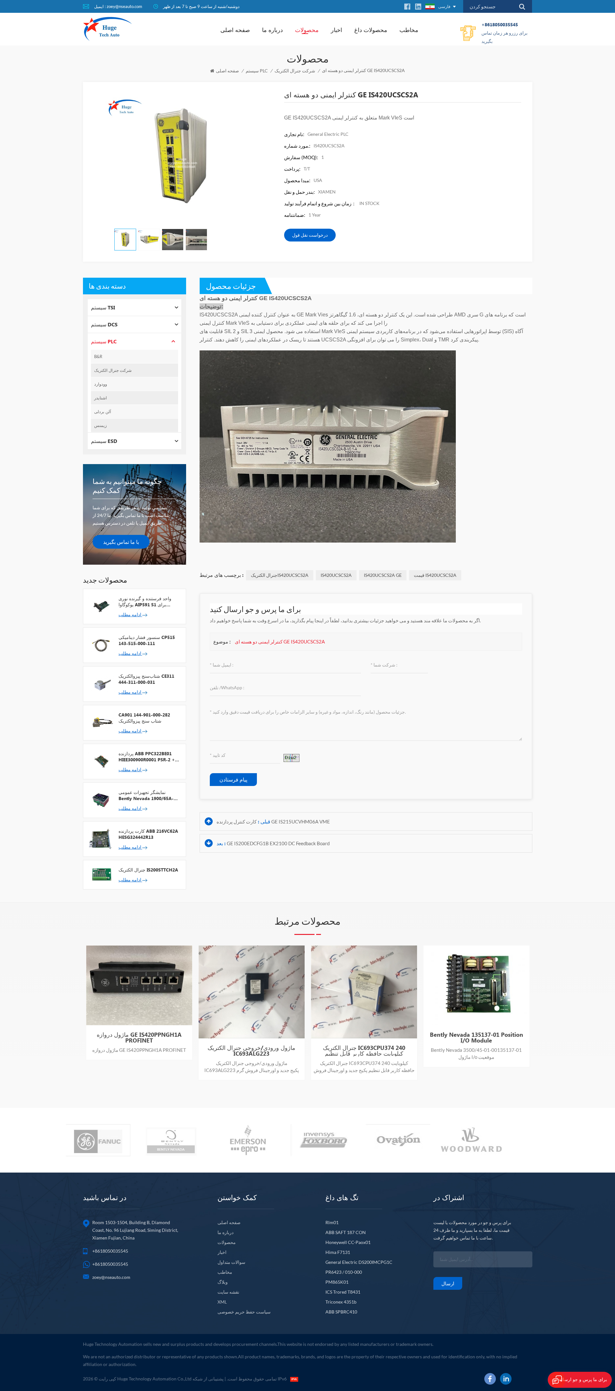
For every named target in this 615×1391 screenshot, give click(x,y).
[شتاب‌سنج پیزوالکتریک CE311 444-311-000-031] (100, 683)
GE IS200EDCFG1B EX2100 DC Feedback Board (278, 843)
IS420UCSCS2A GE (383, 575)
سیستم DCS (104, 324)
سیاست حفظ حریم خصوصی (244, 1311)
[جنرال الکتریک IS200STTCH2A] (100, 874)
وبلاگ (222, 1282)
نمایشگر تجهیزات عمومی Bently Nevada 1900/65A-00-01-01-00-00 (146, 795)
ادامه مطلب (130, 614)
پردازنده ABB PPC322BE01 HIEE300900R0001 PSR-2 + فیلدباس (147, 756)
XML (222, 1302)
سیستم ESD (104, 441)
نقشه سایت (228, 1292)
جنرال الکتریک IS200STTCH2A (148, 870)
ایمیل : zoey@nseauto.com (118, 6)
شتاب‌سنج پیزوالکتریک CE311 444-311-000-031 (146, 679)
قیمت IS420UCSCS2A (435, 575)
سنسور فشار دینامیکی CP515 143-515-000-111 (147, 640)
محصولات (307, 30)
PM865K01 (336, 1282)
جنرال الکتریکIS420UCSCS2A (279, 575)
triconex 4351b (341, 1302)
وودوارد (100, 384)
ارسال (447, 1283)
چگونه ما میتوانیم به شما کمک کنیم (127, 486)
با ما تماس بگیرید (121, 541)
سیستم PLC (257, 70)
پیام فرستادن (233, 779)
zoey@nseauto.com (111, 1277)
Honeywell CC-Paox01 (348, 1242)
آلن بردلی (102, 411)
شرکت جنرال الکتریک (295, 70)
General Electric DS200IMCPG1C (358, 1262)
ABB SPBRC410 (341, 1311)
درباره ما (272, 30)
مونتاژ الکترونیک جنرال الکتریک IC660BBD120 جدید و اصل (363, 1050)
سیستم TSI (103, 307)
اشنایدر (100, 397)
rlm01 (332, 1222)
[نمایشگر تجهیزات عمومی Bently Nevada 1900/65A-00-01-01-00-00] (100, 800)
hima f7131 (337, 1252)
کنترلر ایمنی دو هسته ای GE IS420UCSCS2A (280, 641)
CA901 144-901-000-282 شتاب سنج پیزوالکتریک (144, 718)
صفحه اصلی (235, 30)
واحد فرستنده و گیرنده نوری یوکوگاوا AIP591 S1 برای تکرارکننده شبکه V (145, 601)
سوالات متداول (231, 1262)
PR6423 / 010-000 (343, 1272)
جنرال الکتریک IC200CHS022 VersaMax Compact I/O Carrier (251, 1050)
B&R (98, 356)
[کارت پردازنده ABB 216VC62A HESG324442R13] (100, 838)
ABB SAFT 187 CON (345, 1232)
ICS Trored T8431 (342, 1292)
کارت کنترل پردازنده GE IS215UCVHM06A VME (273, 821)
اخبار (336, 30)
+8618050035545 (504, 32)
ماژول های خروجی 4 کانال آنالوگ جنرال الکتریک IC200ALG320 (139, 1050)
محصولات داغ (370, 30)
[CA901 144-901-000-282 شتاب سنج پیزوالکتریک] (100, 722)
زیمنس (100, 425)
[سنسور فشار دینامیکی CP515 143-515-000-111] (100, 645)
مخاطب (408, 30)
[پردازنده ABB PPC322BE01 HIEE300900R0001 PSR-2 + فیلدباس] (100, 761)
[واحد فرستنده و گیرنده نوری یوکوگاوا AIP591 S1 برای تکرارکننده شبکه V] (100, 606)
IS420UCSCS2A (336, 575)
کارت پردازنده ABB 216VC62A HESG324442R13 (148, 834)
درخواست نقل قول (310, 235)
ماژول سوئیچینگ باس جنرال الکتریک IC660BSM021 (476, 1050)
